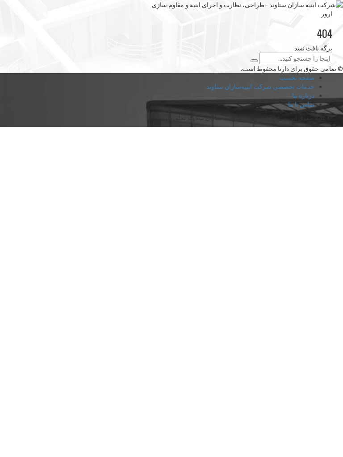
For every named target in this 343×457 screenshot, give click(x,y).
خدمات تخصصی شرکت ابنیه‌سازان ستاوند (260, 86)
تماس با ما (301, 104)
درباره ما (303, 95)
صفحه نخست (297, 77)
